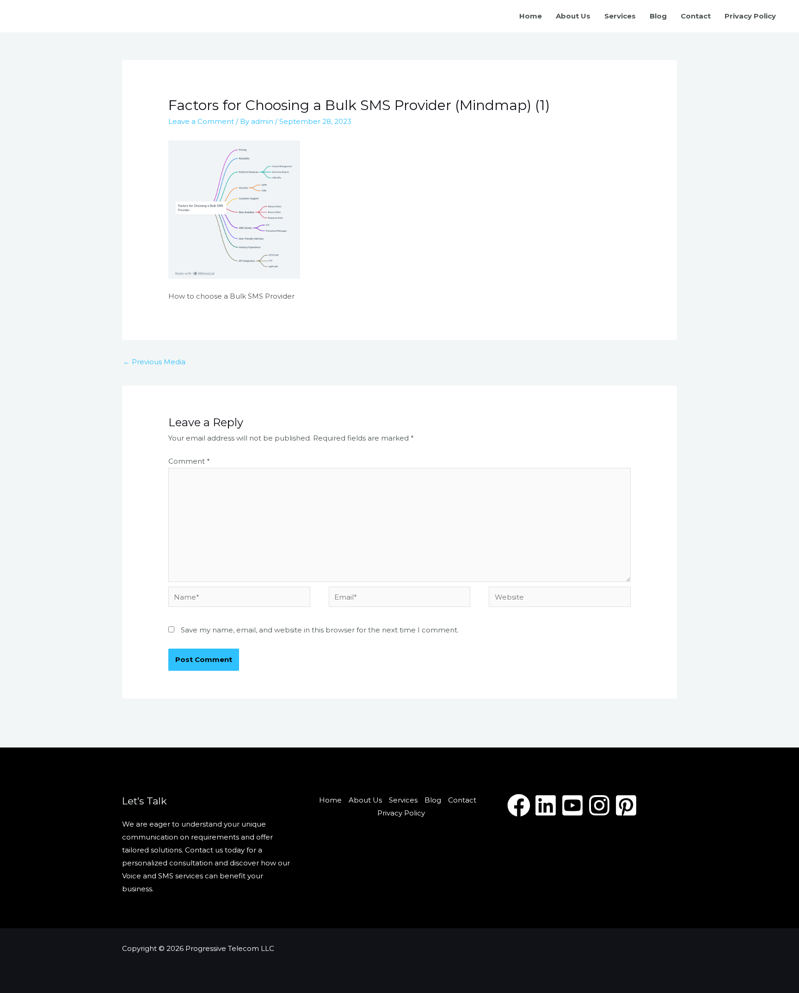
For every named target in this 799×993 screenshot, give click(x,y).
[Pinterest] (626, 805)
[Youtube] (572, 805)
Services (620, 16)
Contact (696, 16)
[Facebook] (518, 805)
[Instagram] (599, 805)
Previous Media (154, 361)
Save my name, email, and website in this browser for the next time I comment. (320, 629)
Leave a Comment (201, 121)
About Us (573, 16)
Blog (658, 16)
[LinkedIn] (545, 805)
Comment (189, 461)
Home (530, 16)
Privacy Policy (750, 16)
